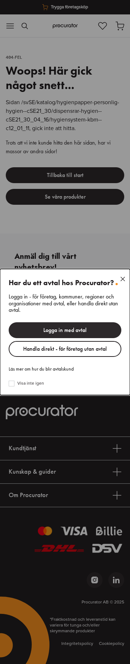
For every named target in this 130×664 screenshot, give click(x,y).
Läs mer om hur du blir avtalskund (41, 369)
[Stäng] (122, 279)
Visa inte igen (30, 383)
